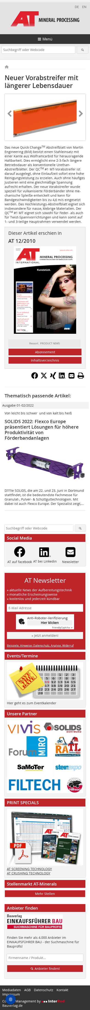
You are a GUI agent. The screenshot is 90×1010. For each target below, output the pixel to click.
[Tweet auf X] (43, 377)
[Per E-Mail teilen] (71, 375)
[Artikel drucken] (80, 375)
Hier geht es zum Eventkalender (31, 703)
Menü (47, 39)
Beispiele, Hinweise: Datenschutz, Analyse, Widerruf (40, 645)
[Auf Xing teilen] (53, 377)
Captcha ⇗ (62, 627)
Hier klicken (50, 622)
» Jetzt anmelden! (45, 635)
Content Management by (22, 1001)
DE (77, 7)
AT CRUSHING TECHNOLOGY (28, 873)
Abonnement (45, 352)
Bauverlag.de (12, 1005)
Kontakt (62, 990)
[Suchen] (82, 49)
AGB (27, 990)
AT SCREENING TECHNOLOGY (29, 869)
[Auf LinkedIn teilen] (62, 377)
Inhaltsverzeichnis (45, 360)
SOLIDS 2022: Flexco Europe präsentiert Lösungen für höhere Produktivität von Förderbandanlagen (42, 429)
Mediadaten (11, 990)
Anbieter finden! (47, 968)
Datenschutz (43, 990)
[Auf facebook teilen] (34, 377)
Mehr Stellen (45, 893)
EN (84, 7)
